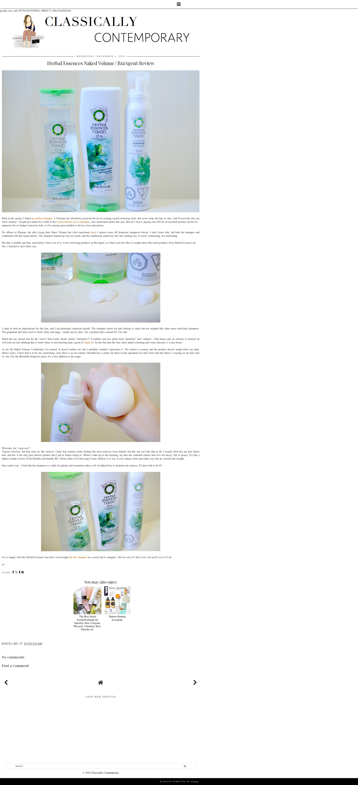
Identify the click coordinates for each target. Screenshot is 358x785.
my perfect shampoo (42, 218)
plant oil (89, 342)
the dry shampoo (78, 557)
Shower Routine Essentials (117, 618)
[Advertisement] (101, 733)
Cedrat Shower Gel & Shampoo (73, 222)
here (93, 232)
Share (7, 649)
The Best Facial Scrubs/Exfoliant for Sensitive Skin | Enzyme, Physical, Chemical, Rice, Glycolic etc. (87, 623)
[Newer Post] (7, 681)
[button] (179, 4)
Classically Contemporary (105, 772)
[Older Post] (194, 681)
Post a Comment (15, 665)
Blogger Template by (179, 781)
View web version (100, 696)
